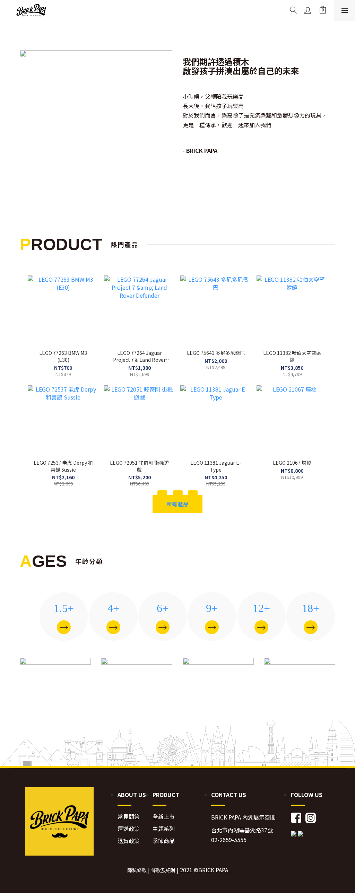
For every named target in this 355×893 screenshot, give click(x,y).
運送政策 (129, 829)
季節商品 (164, 841)
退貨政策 (129, 841)
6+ (162, 608)
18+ (310, 608)
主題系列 (164, 829)
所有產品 (177, 504)
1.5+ (64, 608)
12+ (261, 608)
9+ (212, 608)
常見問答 (129, 817)
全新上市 (164, 817)
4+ (113, 608)
